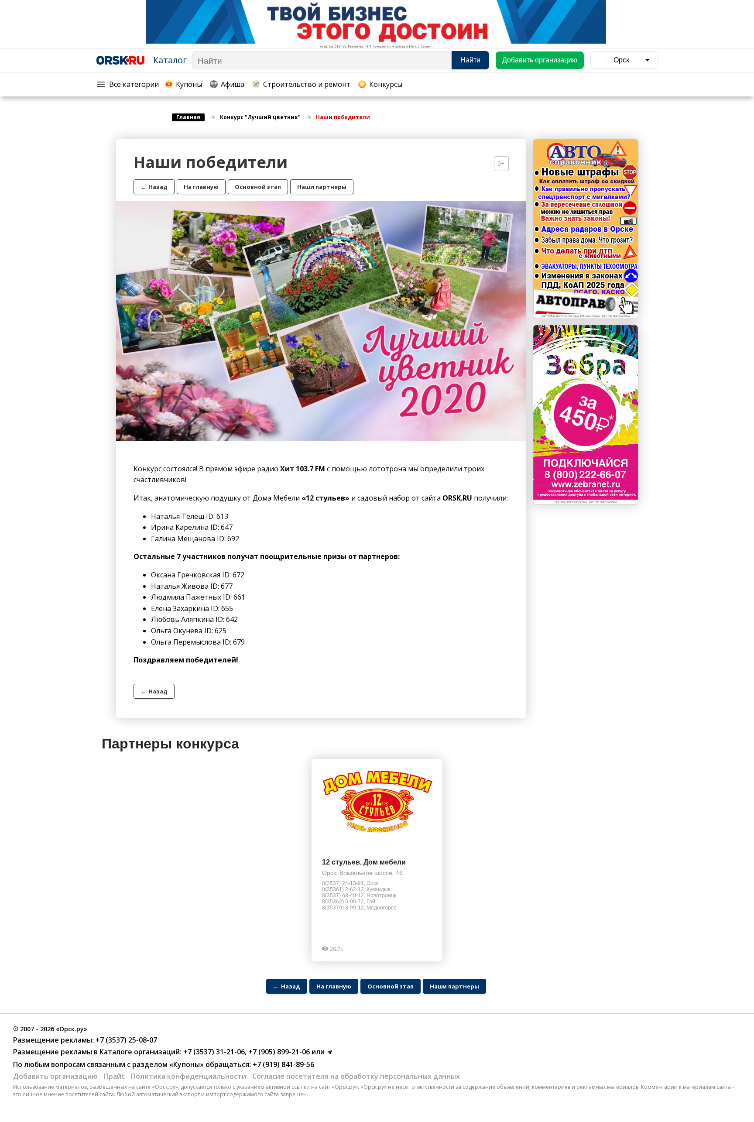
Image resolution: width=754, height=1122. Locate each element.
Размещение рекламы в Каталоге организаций (96, 1052)
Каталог (170, 60)
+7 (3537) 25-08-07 (125, 1040)
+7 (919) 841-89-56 (282, 1064)
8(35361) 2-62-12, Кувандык (356, 889)
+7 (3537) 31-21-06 (213, 1052)
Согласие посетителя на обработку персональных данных (356, 1076)
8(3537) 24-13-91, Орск (350, 883)
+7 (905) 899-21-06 (278, 1052)
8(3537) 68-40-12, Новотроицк (359, 895)
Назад (154, 187)
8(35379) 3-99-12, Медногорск (359, 908)
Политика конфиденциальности (188, 1076)
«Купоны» (186, 1064)
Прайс (114, 1076)
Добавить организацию (55, 1076)
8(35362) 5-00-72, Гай (348, 902)
